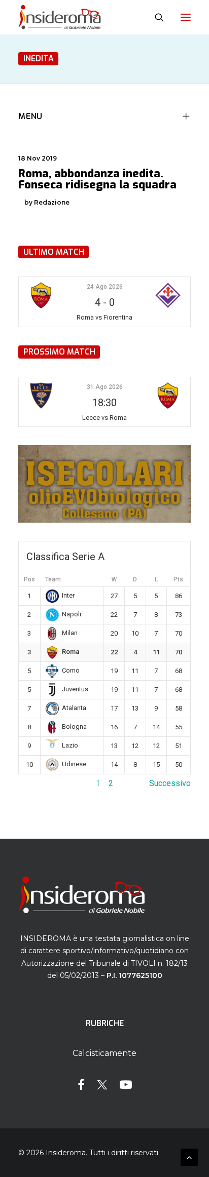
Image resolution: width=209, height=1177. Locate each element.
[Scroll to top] (189, 1156)
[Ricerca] (155, 17)
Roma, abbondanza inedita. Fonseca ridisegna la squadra (97, 179)
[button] (185, 17)
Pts (178, 579)
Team (53, 579)
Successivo (170, 783)
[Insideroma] (59, 17)
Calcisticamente (104, 1053)
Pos (29, 579)
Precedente (39, 783)
